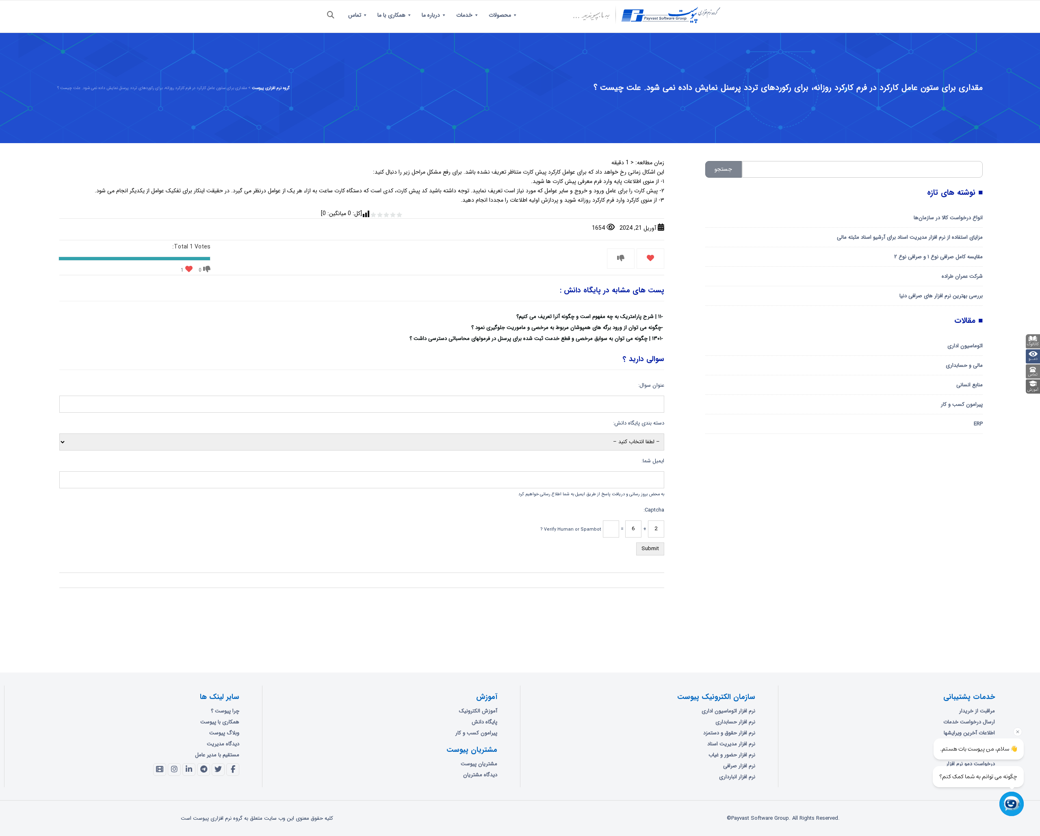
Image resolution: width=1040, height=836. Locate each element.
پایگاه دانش (484, 722)
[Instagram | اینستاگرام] (174, 769)
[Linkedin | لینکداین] (188, 769)
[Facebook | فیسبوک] (232, 769)
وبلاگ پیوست (224, 733)
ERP (978, 424)
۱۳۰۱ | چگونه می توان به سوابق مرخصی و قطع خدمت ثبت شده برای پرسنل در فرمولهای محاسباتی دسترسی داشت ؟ (535, 338)
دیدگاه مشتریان (480, 775)
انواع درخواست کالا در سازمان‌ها (948, 217)
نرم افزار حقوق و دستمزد (729, 733)
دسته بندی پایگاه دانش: (638, 423)
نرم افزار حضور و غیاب (731, 755)
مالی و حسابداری (964, 365)
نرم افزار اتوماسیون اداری (728, 711)
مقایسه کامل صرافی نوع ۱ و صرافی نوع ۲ (938, 257)
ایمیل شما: (652, 461)
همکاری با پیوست (219, 722)
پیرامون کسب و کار (962, 404)
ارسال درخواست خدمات (969, 722)
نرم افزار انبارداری (737, 777)
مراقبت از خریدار (977, 711)
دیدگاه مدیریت (223, 744)
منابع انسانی (969, 385)
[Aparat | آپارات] (159, 769)
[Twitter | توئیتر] (218, 769)
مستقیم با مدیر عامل (217, 755)
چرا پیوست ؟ (225, 711)
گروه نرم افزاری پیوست (271, 88)
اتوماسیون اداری (965, 346)
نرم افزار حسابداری (735, 722)
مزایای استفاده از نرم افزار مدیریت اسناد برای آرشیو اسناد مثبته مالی (910, 237)
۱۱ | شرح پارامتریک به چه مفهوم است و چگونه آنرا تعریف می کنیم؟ (588, 316)
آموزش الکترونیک (478, 711)
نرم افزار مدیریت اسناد (731, 744)
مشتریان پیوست (479, 764)
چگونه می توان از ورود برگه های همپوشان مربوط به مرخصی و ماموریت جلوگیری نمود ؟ (566, 327)
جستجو (723, 169)
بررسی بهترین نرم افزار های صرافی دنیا (941, 296)
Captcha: (654, 510)
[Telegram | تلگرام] (203, 769)
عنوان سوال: (651, 385)
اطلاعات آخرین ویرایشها (969, 733)
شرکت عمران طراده (962, 276)
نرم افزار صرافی (739, 766)
